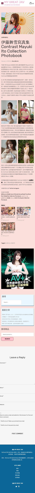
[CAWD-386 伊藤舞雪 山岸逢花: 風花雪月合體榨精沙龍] (8, 226)
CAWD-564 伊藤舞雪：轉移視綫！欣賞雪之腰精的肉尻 (8, 217)
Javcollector (15, 61)
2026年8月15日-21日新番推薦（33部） (12, 319)
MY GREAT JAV (14, 2)
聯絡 (17, 470)
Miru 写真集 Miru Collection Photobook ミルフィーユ (14, 196)
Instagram (16, 188)
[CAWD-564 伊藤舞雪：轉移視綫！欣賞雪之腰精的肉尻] (8, 211)
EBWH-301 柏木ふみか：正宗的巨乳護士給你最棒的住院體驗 (17, 314)
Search (7, 339)
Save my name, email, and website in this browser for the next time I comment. (16, 416)
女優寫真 (7, 243)
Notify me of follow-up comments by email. (12, 421)
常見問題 (17, 473)
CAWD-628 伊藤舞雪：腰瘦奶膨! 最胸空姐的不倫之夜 (23, 217)
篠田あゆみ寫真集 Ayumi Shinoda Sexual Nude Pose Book (16, 194)
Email (2, 396)
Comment (3, 363)
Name (2, 387)
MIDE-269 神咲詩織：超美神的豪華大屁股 (12, 323)
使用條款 (17, 477)
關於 (17, 468)
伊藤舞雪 (12, 243)
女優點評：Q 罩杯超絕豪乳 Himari (10, 317)
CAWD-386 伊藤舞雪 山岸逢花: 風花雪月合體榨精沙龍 (7, 232)
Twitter (11, 188)
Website (2, 404)
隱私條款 (17, 475)
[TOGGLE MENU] (2, 3)
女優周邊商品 (4, 37)
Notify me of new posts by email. (10, 425)
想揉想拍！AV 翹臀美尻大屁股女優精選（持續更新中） (16, 321)
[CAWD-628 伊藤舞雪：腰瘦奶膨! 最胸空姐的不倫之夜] (24, 211)
